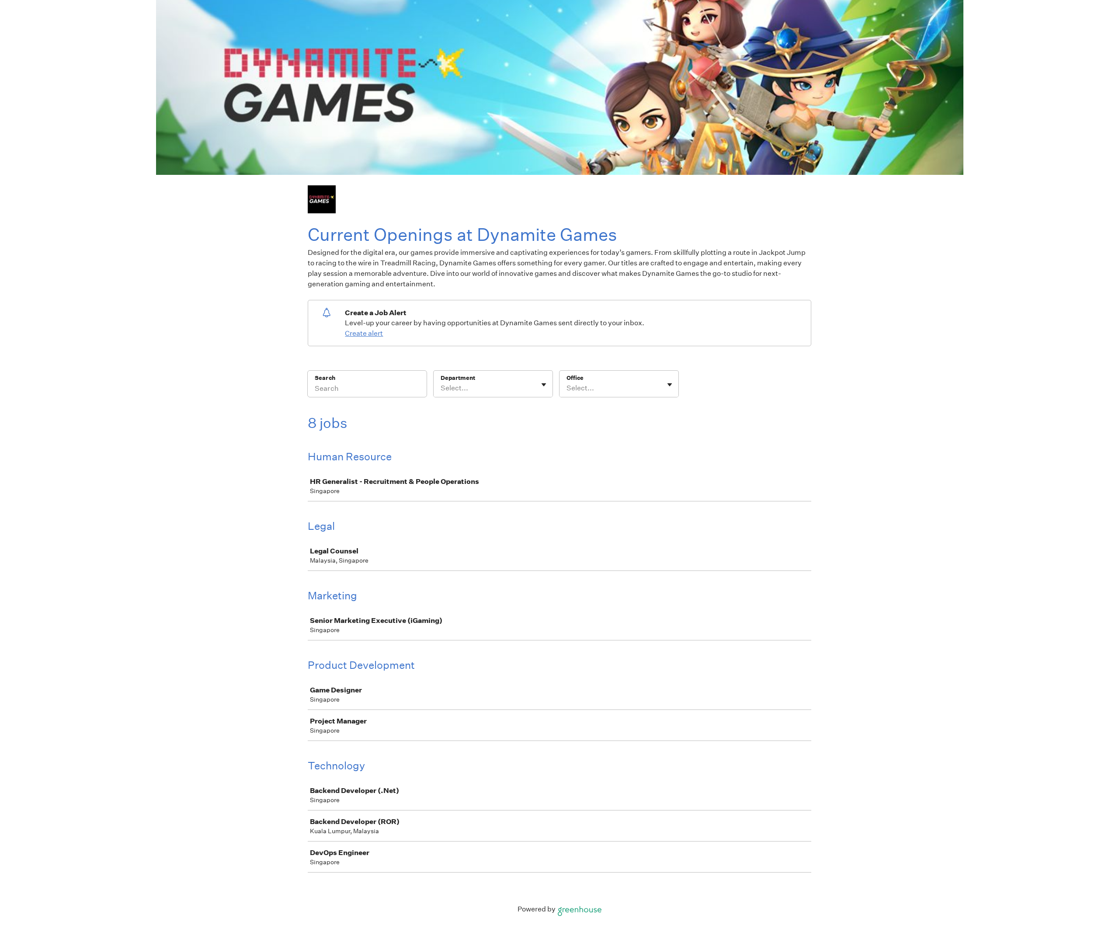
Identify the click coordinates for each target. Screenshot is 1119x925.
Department (458, 378)
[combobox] (441, 388)
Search (325, 378)
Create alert (364, 333)
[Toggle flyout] (544, 384)
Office (575, 378)
